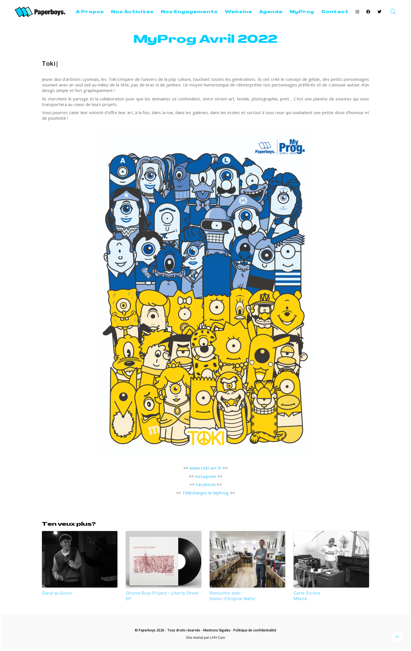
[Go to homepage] (40, 12)
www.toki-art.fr (205, 468)
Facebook (206, 484)
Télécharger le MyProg (205, 493)
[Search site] (393, 12)
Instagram (205, 476)
